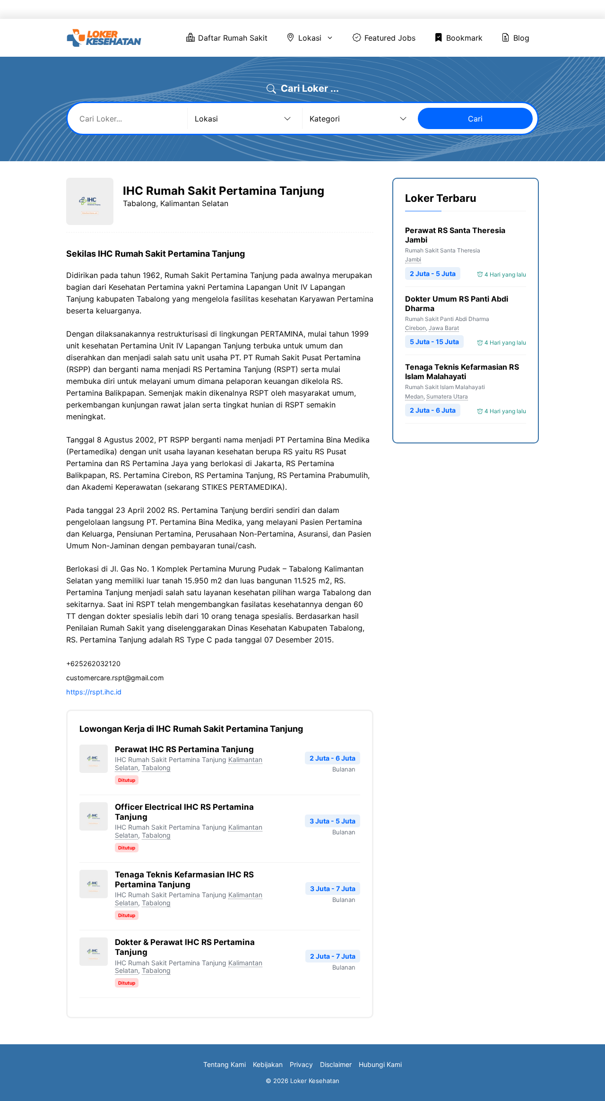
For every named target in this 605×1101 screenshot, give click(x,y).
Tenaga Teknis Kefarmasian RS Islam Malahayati (462, 372)
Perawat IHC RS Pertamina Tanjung (184, 749)
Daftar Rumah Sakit (278, 9)
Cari (475, 118)
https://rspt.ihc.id (93, 692)
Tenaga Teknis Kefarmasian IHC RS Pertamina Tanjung (184, 879)
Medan (414, 396)
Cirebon (415, 327)
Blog (513, 9)
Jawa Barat (444, 327)
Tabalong (156, 767)
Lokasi (340, 9)
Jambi (413, 259)
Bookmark (467, 9)
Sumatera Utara (447, 396)
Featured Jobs (407, 9)
